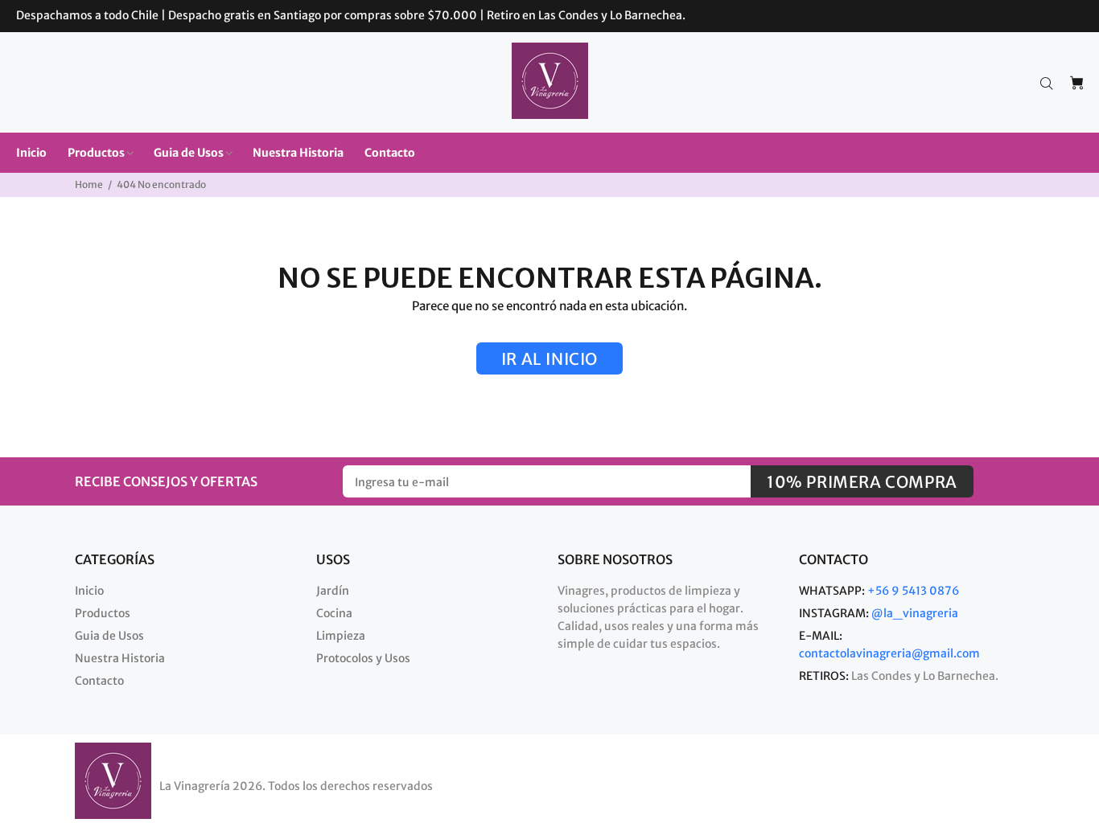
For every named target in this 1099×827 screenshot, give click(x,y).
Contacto (99, 680)
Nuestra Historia (120, 658)
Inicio (89, 590)
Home (89, 184)
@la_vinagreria (914, 613)
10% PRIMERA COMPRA (862, 482)
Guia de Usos (109, 635)
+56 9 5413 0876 (913, 590)
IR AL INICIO (549, 359)
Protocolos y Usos (363, 658)
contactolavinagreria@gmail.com (889, 653)
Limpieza (340, 635)
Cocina (334, 613)
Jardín (332, 590)
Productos (102, 613)
